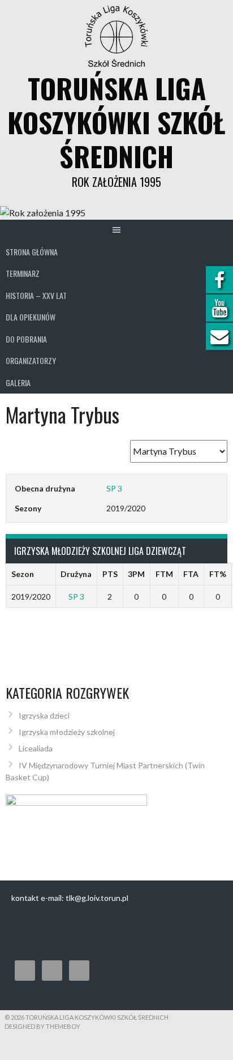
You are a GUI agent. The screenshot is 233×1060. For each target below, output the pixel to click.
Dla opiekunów (30, 317)
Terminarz (23, 273)
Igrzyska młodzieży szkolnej (67, 732)
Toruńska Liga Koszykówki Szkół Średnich (116, 122)
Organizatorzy (31, 360)
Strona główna (32, 252)
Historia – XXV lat (36, 295)
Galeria (18, 382)
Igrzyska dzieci (44, 715)
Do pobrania (26, 339)
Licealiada (36, 748)
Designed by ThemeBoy (42, 1026)
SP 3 (114, 488)
